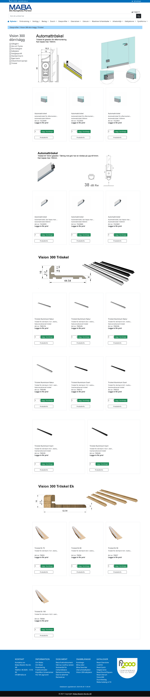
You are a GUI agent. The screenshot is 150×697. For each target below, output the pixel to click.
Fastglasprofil (16, 53)
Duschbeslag (102, 679)
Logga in (136, 12)
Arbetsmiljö (117, 21)
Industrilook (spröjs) (19, 61)
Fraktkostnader (41, 670)
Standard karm (17, 56)
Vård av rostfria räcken (65, 665)
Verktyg (35, 21)
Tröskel (14, 63)
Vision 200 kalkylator (84, 672)
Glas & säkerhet (62, 675)
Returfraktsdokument (64, 662)
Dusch (52, 21)
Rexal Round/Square (104, 672)
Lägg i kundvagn (47, 131)
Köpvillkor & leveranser (44, 672)
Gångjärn (15, 44)
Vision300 (100, 677)
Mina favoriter (81, 667)
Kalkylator (15, 51)
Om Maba (39, 662)
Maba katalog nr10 (104, 682)
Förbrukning (24, 21)
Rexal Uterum (102, 675)
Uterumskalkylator (83, 670)
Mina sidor (80, 665)
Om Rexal (39, 665)
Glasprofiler (63, 21)
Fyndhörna (141, 21)
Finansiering (40, 667)
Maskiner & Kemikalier (101, 21)
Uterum (86, 21)
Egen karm (15, 58)
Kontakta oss (20, 662)
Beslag (44, 21)
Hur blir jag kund (41, 675)
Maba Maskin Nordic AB (82, 694)
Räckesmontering (62, 672)
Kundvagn (80, 662)
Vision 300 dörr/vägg (28, 27)
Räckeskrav (60, 677)
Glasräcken (75, 21)
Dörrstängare (16, 48)
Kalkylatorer (130, 21)
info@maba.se (20, 675)
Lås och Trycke (17, 46)
